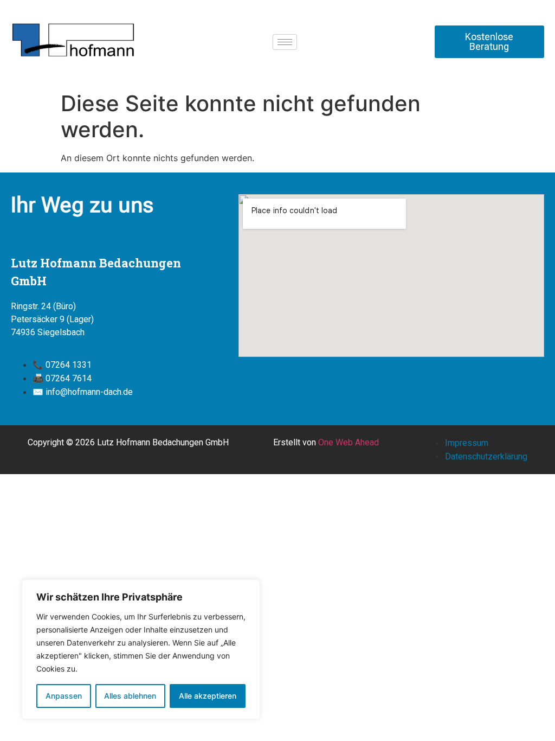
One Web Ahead (348, 442)
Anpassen (64, 695)
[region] (141, 649)
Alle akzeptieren (207, 695)
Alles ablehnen (130, 695)
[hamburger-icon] (285, 42)
